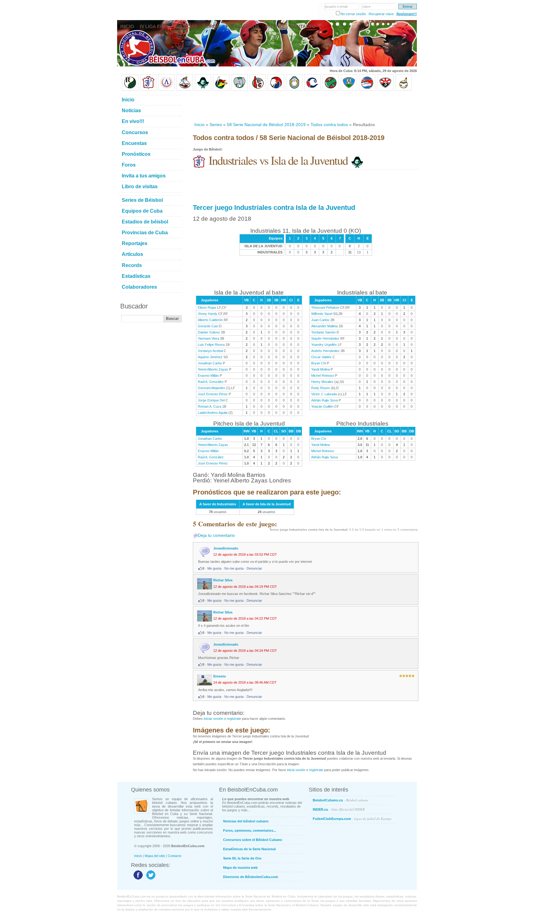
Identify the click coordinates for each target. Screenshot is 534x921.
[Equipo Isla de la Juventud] (203, 89)
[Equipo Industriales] (148, 89)
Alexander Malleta (324, 326)
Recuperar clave (381, 14)
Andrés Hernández (325, 351)
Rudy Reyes (320, 388)
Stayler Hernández (325, 338)
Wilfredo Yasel (321, 314)
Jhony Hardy (207, 314)
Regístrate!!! (406, 14)
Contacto (174, 856)
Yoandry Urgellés (324, 344)
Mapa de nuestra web (240, 867)
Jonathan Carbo (210, 363)
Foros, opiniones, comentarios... (249, 830)
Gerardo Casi (208, 326)
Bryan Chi (318, 363)
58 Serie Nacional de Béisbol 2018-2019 (266, 124)
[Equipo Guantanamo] (403, 89)
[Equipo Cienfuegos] (239, 89)
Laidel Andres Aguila (212, 412)
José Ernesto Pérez (213, 394)
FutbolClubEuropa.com (352, 818)
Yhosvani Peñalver (325, 307)
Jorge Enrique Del (211, 400)
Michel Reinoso (322, 375)
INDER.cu (339, 809)
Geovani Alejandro (211, 388)
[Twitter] (150, 879)
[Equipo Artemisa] (166, 89)
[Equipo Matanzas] (221, 89)
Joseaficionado (225, 548)
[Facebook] (137, 879)
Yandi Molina (320, 369)
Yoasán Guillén (322, 406)
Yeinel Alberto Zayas (213, 369)
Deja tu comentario (216, 535)
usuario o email (336, 6)
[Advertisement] (305, 106)
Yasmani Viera (208, 338)
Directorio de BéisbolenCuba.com (250, 877)
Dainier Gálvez (209, 332)
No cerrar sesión (353, 14)
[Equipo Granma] (367, 89)
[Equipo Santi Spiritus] (276, 89)
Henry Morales (322, 382)
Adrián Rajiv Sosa (324, 400)
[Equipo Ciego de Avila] (294, 89)
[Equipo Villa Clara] (257, 89)
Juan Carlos (320, 320)
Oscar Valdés (321, 357)
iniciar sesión (213, 718)
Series (216, 124)
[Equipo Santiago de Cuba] (385, 89)
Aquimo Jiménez (210, 357)
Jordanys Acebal (210, 351)
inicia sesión (296, 770)
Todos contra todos (329, 124)
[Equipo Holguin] (349, 89)
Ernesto (219, 676)
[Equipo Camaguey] (312, 89)
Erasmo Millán (208, 375)
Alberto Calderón (210, 320)
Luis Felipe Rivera (211, 344)
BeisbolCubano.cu (340, 800)
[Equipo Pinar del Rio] (130, 89)
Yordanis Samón (323, 332)
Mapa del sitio (155, 856)
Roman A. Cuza (209, 406)
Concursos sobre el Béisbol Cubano (252, 840)
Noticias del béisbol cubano (246, 821)
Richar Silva (222, 580)
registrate (234, 718)
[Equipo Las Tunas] (330, 89)
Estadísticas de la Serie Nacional (249, 849)
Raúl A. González (211, 382)
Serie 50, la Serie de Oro (242, 858)
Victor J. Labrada (324, 394)
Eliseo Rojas (207, 307)
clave (366, 6)
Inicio (199, 124)
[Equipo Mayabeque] (184, 89)
